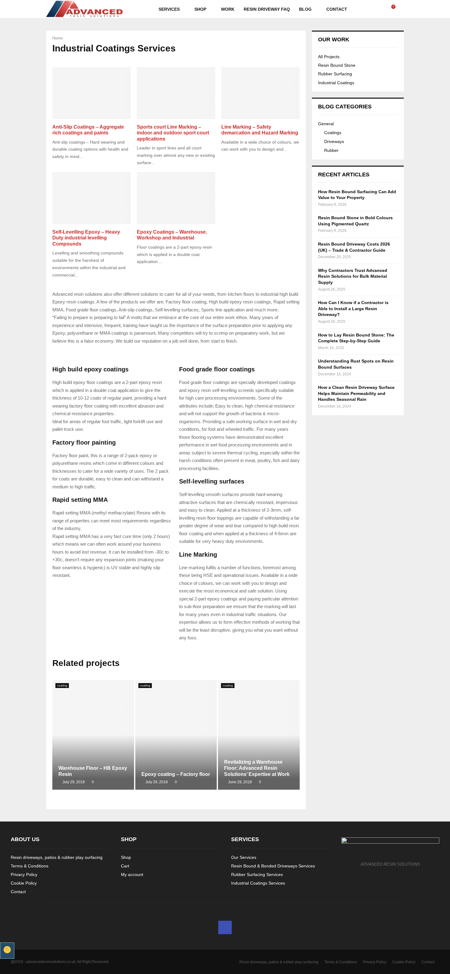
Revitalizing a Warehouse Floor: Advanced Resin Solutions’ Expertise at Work (257, 768)
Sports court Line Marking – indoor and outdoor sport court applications (173, 132)
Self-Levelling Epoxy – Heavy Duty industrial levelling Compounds (86, 237)
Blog (305, 9)
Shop (200, 9)
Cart (125, 865)
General (326, 123)
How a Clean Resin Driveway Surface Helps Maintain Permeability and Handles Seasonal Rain (356, 393)
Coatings (332, 132)
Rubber (331, 150)
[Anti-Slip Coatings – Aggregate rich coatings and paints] (91, 93)
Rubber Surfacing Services (257, 874)
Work (227, 9)
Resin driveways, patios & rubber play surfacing (57, 857)
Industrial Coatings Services (258, 883)
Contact (336, 9)
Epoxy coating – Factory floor (175, 774)
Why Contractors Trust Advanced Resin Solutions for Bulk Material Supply (352, 276)
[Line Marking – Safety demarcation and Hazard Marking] (260, 93)
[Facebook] (386, 9)
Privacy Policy (24, 874)
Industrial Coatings (336, 82)
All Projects (328, 56)
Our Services (243, 857)
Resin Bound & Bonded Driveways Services (273, 865)
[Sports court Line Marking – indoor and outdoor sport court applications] (176, 93)
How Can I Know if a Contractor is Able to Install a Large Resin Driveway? (353, 308)
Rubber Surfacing (335, 73)
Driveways (334, 141)
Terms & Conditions (29, 865)
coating (62, 685)
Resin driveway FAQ (267, 9)
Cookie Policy (24, 883)
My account (132, 874)
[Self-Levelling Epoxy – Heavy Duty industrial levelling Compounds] (91, 198)
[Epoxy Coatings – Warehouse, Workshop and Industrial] (176, 198)
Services (169, 9)
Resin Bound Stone (336, 65)
